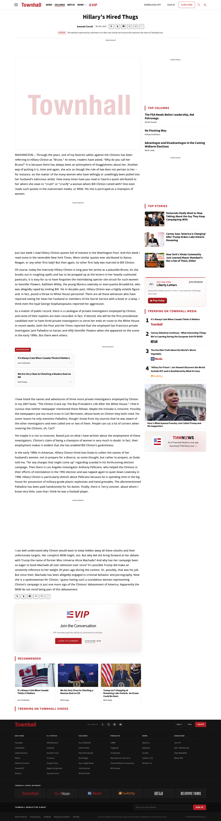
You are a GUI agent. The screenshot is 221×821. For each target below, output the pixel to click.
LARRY (112, 742)
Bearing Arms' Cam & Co (120, 758)
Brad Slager (83, 758)
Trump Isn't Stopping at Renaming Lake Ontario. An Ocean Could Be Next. (121, 693)
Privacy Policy (35, 817)
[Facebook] (114, 724)
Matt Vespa (64, 700)
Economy (50, 758)
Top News (19, 742)
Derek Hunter (84, 748)
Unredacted (115, 753)
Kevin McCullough (86, 753)
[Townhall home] (25, 724)
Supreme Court (53, 773)
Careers (145, 753)
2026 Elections (52, 742)
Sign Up (200, 807)
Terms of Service (21, 817)
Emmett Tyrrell (85, 26)
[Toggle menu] (16, 5)
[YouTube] (120, 724)
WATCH (71, 4)
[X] (102, 724)
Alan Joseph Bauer (86, 763)
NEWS (49, 4)
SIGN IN (171, 4)
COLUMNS (60, 4)
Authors (18, 773)
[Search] (198, 5)
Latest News (19, 748)
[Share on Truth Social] (117, 26)
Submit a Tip (147, 758)
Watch (17, 758)
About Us (146, 742)
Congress (50, 748)
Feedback (47, 817)
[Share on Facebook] (123, 26)
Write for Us (147, 763)
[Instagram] (108, 724)
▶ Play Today (157, 300)
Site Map (76, 817)
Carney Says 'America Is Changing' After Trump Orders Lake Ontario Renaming (186, 237)
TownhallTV (19, 768)
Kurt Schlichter (23, 700)
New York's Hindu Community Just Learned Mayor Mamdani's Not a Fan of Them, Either (184, 258)
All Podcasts (115, 768)
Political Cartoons (22, 763)
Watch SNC (178, 758)
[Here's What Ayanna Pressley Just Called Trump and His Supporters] (175, 402)
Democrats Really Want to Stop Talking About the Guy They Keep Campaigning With (185, 216)
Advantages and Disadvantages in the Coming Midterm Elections (175, 145)
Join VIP (200, 724)
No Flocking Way (155, 131)
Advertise (146, 748)
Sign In (179, 724)
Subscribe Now (93, 641)
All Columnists (84, 773)
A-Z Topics (52, 736)
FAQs (190, 724)
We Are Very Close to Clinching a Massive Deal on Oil (76, 692)
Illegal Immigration (54, 768)
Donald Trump (52, 753)
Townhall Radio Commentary (122, 763)
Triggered (114, 748)
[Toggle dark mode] (205, 5)
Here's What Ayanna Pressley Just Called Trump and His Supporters (174, 425)
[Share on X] (111, 26)
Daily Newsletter (180, 753)
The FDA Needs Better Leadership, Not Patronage (169, 116)
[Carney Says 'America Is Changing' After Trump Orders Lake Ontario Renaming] (154, 239)
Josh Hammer (84, 768)
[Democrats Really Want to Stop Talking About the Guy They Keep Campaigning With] (154, 219)
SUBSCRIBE (186, 4)
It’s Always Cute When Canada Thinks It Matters (32, 692)
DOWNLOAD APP (152, 4)
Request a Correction (62, 817)
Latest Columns (21, 753)
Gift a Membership (181, 748)
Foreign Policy (52, 763)
